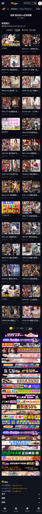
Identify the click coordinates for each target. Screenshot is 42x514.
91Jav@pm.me (16, 491)
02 (14, 328)
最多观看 (25, 30)
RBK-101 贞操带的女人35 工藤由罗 (14, 237)
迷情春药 (5, 132)
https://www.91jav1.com (19, 488)
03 (18, 328)
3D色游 (4, 48)
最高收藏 (32, 30)
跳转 (30, 329)
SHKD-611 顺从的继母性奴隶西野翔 (14, 258)
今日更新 (17, 30)
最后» (22, 328)
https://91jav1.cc (17, 485)
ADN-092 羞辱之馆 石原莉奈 (12, 278)
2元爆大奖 (5, 215)
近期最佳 (9, 30)
